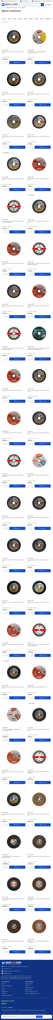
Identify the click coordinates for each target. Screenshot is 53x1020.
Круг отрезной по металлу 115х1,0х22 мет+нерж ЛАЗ (13, 52)
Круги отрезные (22, 7)
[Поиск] (42, 4)
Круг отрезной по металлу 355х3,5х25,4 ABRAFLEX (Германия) (13, 899)
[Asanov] (9, 1007)
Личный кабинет (29, 983)
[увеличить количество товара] (8, 62)
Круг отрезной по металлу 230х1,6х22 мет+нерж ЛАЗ (38, 603)
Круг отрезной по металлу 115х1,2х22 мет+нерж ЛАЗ (13, 94)
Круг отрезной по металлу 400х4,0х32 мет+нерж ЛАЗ (13, 941)
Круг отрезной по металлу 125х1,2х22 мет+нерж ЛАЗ (38, 222)
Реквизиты (4, 993)
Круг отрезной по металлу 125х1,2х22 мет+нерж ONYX (13, 264)
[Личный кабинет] (46, 4)
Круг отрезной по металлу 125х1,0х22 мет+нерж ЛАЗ (13, 179)
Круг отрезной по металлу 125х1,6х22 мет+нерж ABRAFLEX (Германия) (13, 349)
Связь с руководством (6, 985)
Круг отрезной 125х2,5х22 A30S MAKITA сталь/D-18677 (38, 476)
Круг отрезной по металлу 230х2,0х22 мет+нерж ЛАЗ (13, 687)
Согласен (39, 1016)
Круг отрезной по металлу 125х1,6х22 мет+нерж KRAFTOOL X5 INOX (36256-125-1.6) (38, 349)
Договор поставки (29, 987)
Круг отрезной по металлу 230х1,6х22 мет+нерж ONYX (13, 645)
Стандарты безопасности (7, 995)
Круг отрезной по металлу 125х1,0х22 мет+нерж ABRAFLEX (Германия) (13, 222)
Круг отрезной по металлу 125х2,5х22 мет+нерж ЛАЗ (38, 433)
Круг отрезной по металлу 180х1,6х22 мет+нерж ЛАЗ (38, 560)
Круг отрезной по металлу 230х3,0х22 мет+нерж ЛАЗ (13, 814)
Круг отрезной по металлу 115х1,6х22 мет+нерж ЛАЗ (38, 94)
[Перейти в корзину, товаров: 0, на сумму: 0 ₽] (48, 4)
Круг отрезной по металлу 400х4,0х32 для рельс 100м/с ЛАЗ (38, 941)
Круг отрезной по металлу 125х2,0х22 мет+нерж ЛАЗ (38, 391)
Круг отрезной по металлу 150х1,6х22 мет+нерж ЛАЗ (38, 518)
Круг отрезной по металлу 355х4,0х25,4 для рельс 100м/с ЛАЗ (39, 899)
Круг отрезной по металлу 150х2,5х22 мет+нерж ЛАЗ (13, 560)
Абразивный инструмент (12, 7)
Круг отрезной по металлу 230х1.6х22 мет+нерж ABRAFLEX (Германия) (38, 645)
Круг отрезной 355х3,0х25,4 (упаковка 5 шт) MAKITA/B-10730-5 (12, 857)
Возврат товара (28, 989)
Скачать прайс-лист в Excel (31, 991)
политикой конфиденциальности (27, 1016)
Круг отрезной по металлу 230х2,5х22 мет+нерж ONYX (13, 772)
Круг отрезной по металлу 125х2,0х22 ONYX (12, 390)
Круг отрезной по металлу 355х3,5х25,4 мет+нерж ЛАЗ (39, 857)
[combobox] (31, 4)
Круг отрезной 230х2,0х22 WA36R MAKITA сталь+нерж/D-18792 (11, 730)
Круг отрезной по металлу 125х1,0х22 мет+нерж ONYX (38, 179)
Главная (3, 7)
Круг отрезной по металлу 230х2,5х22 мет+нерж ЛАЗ (38, 730)
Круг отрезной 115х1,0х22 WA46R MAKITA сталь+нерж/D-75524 (37, 52)
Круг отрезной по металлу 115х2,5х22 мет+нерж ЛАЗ (13, 137)
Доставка (27, 985)
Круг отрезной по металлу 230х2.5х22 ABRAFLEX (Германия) (38, 772)
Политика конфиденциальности (32, 993)
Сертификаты (5, 991)
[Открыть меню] (50, 4)
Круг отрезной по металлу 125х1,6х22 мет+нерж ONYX (38, 306)
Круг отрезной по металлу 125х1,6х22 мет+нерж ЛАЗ (13, 306)
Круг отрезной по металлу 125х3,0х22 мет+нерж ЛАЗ (13, 518)
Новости (3, 989)
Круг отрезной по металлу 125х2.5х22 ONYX (12, 432)
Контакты (4, 983)
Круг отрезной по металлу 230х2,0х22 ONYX (37, 687)
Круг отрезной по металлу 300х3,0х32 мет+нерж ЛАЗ (38, 814)
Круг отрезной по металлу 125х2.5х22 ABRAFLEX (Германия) (13, 476)
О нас (3, 987)
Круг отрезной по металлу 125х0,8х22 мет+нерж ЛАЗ (38, 137)
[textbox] (30, 5)
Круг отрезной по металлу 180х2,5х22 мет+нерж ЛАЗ (13, 603)
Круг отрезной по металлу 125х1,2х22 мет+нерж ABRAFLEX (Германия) (38, 264)
